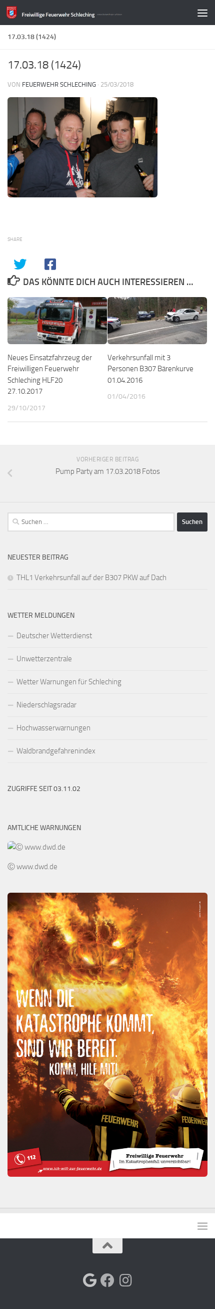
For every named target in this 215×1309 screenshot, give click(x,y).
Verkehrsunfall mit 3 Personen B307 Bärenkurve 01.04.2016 (151, 369)
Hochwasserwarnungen (53, 727)
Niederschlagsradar (46, 704)
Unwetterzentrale (44, 658)
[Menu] (202, 12)
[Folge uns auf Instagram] (125, 1280)
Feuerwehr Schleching (59, 84)
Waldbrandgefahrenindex (56, 750)
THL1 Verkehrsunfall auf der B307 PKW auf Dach (91, 577)
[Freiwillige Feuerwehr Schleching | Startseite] (84, 12)
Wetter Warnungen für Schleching (69, 681)
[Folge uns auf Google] (89, 1280)
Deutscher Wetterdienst (54, 635)
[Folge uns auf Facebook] (107, 1280)
